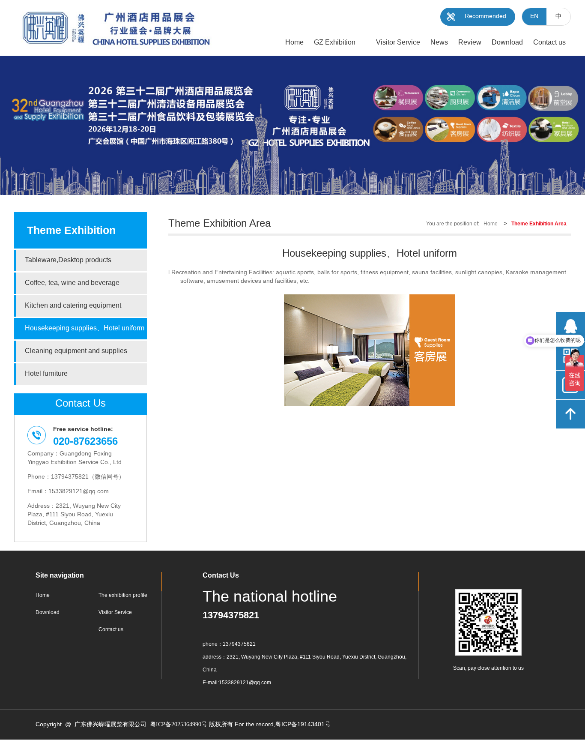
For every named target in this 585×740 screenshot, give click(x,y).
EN (534, 16)
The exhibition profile (122, 595)
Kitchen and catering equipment (73, 305)
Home (491, 224)
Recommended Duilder (485, 19)
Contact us (110, 629)
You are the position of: (452, 224)
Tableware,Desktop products (68, 260)
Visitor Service (115, 612)
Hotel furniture (46, 373)
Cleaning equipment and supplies (76, 351)
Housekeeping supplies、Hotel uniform (84, 328)
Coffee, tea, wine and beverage (72, 283)
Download (48, 612)
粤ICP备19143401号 (303, 725)
